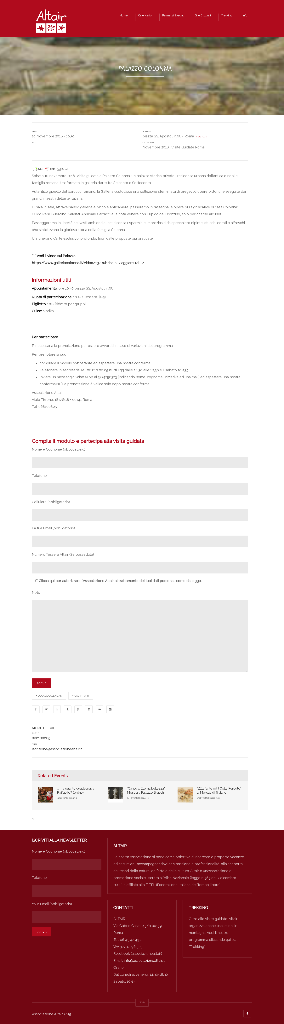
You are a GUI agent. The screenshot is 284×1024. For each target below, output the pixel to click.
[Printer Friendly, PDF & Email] (50, 169)
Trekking (226, 15)
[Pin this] (89, 709)
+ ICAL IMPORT (80, 695)
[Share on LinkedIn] (57, 709)
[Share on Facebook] (36, 709)
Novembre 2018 (156, 147)
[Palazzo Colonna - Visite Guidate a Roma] (51, 22)
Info (245, 15)
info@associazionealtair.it (144, 960)
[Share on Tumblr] (67, 709)
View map (201, 137)
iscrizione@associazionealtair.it (57, 749)
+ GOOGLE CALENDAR (49, 695)
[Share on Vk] (99, 709)
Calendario (145, 15)
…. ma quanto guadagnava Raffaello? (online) (75, 790)
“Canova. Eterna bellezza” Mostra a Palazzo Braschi (146, 790)
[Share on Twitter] (46, 709)
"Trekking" (197, 947)
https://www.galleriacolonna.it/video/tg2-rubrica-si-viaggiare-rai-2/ (88, 263)
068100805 (41, 738)
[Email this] (110, 709)
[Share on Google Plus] (78, 709)
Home (124, 15)
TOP (142, 1002)
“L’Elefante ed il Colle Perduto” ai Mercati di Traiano (219, 790)
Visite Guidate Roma (188, 147)
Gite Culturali (203, 15)
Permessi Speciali (173, 15)
